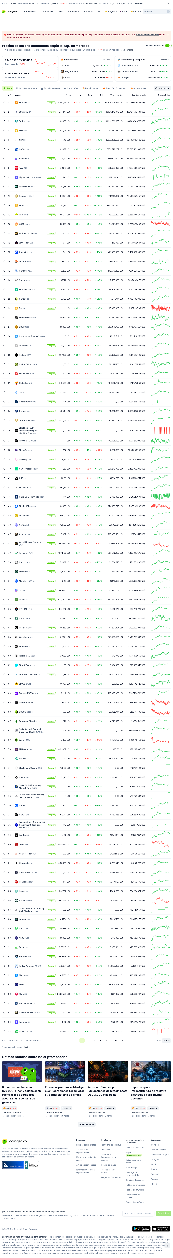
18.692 (13, 3)
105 (115, 1040)
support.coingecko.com (147, 34)
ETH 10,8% (121, 3)
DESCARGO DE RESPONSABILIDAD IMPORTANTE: (24, 1237)
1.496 (31, 3)
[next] (122, 1040)
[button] (87, 1124)
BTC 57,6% (111, 3)
